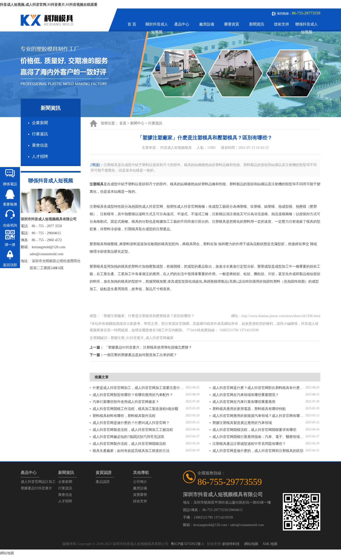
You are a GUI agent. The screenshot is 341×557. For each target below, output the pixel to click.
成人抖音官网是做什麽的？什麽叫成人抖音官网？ (131, 423)
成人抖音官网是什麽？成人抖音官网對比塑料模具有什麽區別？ (258, 388)
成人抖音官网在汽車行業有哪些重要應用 (243, 402)
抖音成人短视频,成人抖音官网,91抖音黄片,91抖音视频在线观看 (48, 4)
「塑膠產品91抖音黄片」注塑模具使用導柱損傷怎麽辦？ (148, 347)
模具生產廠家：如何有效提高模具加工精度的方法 (131, 451)
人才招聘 (40, 156)
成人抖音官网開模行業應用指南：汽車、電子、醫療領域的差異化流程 (258, 437)
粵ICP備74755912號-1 (187, 544)
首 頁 (132, 24)
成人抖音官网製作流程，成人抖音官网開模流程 (129, 444)
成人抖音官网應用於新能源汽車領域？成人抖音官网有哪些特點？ (258, 416)
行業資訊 (40, 134)
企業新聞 (40, 123)
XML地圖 (270, 544)
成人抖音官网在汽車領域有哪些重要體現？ (245, 395)
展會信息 (40, 145)
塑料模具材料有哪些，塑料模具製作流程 (124, 416)
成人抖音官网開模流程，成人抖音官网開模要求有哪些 (254, 430)
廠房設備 (206, 24)
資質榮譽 (140, 495)
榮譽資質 (231, 24)
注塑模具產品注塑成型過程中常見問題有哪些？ (249, 444)
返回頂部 (10, 265)
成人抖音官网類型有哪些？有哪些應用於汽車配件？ (133, 395)
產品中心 (181, 24)
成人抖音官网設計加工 (38, 482)
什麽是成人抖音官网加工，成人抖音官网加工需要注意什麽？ (139, 388)
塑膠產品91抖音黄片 (36, 488)
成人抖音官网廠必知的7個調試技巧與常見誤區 (128, 437)
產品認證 (103, 482)
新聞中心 (137, 123)
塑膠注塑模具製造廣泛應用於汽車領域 (242, 423)
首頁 (122, 123)
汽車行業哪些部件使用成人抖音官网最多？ (126, 402)
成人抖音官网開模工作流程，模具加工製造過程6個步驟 (135, 409)
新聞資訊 (256, 24)
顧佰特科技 (231, 544)
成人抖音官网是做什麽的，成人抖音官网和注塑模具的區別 (257, 451)
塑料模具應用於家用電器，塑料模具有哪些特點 (249, 409)
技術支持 (281, 24)
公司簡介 (140, 482)
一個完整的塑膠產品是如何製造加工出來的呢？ (140, 355)
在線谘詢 (10, 225)
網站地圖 (251, 544)
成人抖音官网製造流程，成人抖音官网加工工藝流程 (133, 430)
